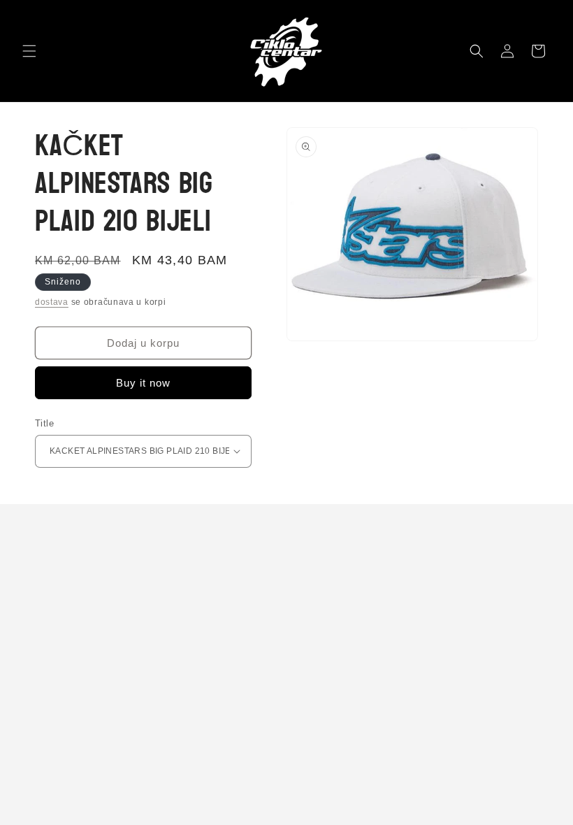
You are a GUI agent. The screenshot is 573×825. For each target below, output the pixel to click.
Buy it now (143, 383)
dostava (51, 302)
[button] (29, 51)
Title (44, 423)
